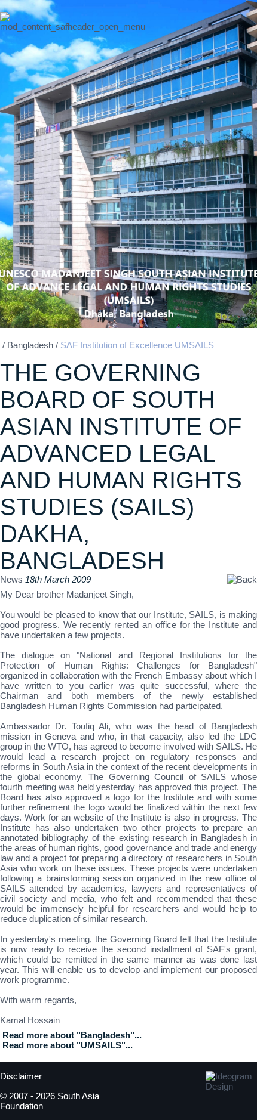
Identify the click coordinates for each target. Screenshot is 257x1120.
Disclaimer (21, 1076)
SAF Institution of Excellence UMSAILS (137, 345)
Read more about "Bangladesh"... (72, 1035)
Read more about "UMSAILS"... (67, 1045)
